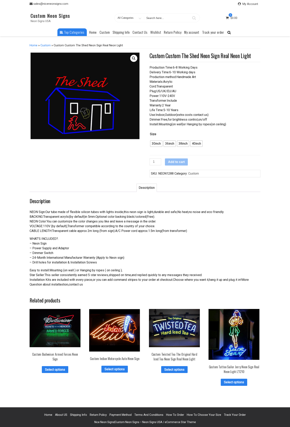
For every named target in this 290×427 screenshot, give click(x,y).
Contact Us (140, 32)
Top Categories (73, 32)
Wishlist (155, 32)
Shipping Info (121, 32)
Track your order (213, 32)
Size (153, 134)
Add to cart (176, 162)
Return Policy (172, 32)
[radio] (156, 144)
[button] (133, 58)
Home (93, 32)
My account (191, 32)
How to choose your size (204, 415)
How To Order (175, 415)
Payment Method (120, 415)
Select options (55, 369)
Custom (105, 32)
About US (61, 415)
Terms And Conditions (148, 415)
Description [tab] (147, 188)
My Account (250, 4)
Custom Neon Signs (50, 15)
